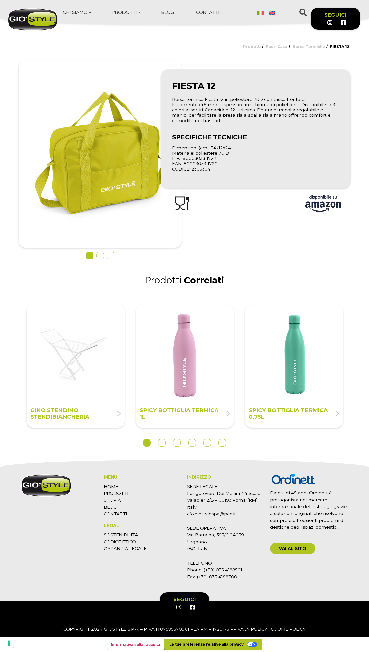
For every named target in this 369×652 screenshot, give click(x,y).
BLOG (110, 507)
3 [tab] (177, 443)
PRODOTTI (116, 493)
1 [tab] (147, 443)
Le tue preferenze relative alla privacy (206, 644)
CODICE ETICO (120, 541)
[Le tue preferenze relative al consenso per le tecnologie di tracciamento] (9, 643)
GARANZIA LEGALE (125, 548)
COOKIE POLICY (288, 629)
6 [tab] (222, 443)
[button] (292, 548)
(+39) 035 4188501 (223, 569)
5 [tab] (207, 443)
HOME (111, 486)
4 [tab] (192, 443)
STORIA (112, 500)
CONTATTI (115, 513)
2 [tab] (162, 443)
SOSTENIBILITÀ (121, 534)
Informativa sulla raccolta (135, 644)
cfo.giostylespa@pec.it (211, 513)
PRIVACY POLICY (248, 629)
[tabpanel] (75, 366)
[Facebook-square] (343, 22)
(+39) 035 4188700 (217, 576)
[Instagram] (329, 22)
